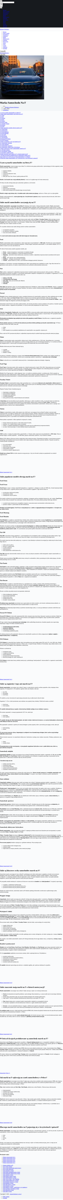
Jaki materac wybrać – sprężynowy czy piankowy (15, 1187)
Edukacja (5, 36)
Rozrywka (5, 41)
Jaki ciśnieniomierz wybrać (9, 1177)
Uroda (4, 45)
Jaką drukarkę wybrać (8, 1170)
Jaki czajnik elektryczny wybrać (11, 1180)
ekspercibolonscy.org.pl (15, 1194)
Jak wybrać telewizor (8, 1169)
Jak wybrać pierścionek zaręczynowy (12, 1168)
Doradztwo (6, 34)
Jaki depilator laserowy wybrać (10, 1181)
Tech (4, 44)
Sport (4, 43)
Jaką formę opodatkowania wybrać (11, 1172)
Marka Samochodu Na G (9, 1157)
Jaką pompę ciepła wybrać (9, 1176)
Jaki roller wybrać (7, 1191)
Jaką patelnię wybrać (8, 1175)
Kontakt (5, 48)
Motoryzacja (6, 39)
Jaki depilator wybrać (8, 1183)
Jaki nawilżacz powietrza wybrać (11, 1188)
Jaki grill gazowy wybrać (9, 1184)
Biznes (4, 32)
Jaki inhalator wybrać (8, 1186)
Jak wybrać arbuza (7, 1166)
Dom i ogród (6, 33)
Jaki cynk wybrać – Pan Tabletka (11, 1179)
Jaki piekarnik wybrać (8, 1190)
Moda (4, 37)
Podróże (5, 40)
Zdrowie (5, 47)
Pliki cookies (6, 1196)
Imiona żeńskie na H (8, 1165)
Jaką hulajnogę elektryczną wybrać (11, 1173)
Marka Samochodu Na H (9, 1158)
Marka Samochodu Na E (9, 1160)
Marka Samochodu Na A (9, 1162)
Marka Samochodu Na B (9, 1161)
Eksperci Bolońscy (4, 29)
